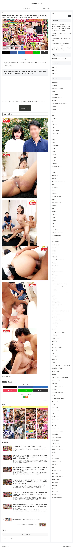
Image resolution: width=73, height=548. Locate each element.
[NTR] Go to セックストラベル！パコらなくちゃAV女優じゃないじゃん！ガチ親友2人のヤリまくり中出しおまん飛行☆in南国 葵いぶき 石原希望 (61, 27)
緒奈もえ (10, 381)
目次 (24, 59)
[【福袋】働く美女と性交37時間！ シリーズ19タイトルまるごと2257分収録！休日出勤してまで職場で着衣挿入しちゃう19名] (8, 431)
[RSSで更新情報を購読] (26, 397)
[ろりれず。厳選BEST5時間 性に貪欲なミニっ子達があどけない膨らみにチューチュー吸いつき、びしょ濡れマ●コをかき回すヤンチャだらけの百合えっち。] (42, 431)
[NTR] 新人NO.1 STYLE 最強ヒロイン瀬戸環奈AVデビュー (61, 34)
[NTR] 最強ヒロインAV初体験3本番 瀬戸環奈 (61, 39)
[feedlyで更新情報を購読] (24, 397)
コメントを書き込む (25, 534)
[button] (44, 52)
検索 (53, 13)
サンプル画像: (9, 65)
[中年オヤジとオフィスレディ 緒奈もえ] (19, 431)
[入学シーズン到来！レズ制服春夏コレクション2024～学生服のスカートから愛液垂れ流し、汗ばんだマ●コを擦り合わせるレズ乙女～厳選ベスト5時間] (30, 431)
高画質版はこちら (25, 108)
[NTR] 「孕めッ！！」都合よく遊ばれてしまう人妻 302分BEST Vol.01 (61, 48)
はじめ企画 (5, 381)
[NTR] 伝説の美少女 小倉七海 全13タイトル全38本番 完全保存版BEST (61, 44)
